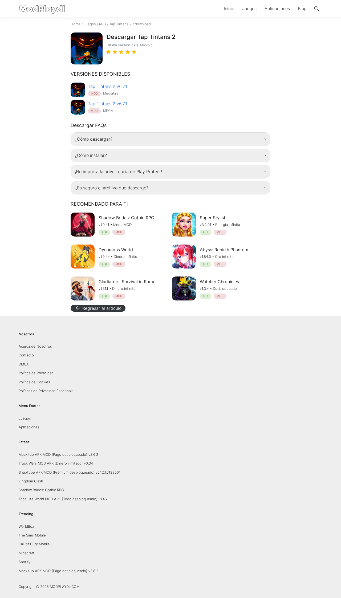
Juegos (249, 8)
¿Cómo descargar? (93, 139)
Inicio (229, 8)
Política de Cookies (34, 382)
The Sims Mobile (32, 535)
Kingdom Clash (31, 481)
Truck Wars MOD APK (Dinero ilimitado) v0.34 (56, 463)
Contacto (26, 355)
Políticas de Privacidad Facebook (46, 391)
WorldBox (26, 526)
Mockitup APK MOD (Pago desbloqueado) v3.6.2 (58, 454)
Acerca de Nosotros (35, 346)
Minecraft (26, 553)
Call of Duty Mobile (34, 544)
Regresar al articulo (98, 308)
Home (75, 24)
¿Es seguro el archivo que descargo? (111, 187)
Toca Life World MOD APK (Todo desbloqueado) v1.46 (63, 499)
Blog (302, 8)
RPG (102, 24)
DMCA (24, 364)
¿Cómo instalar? (91, 155)
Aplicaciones (277, 8)
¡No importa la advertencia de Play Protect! (118, 171)
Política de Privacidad (36, 373)
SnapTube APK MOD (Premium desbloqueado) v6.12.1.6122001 (69, 472)
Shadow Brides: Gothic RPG (41, 490)
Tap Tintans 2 (120, 24)
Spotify (24, 562)
